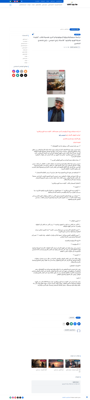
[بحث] (10, 5)
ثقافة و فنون (24, 52)
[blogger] (25, 71)
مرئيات (26, 60)
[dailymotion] (21, 71)
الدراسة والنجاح (22, 4)
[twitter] (19, 1)
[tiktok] (12, 1)
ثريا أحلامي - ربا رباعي (64, 29)
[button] (75, 323)
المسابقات (43, 1)
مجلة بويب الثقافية (73, 47)
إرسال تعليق (75, 382)
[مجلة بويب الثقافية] (72, 3)
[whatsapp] (10, 1)
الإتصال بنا (37, 1)
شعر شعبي (44, 4)
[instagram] (15, 1)
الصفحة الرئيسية (58, 4)
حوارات (33, 4)
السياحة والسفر (59, 1)
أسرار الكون (53, 1)
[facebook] (21, 1)
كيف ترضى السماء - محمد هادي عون (73, 370)
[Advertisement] (45, 18)
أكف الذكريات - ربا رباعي (41, 370)
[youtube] (17, 1)
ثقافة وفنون (38, 4)
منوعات (47, 1)
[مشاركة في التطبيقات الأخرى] (64, 323)
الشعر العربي (51, 4)
